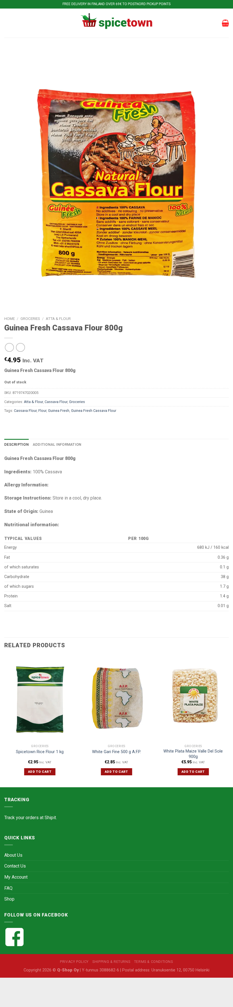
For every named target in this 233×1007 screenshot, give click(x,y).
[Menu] (7, 23)
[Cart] (225, 23)
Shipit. (51, 817)
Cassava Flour (56, 402)
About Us (13, 855)
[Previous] (4, 721)
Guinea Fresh (58, 410)
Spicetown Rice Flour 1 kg (40, 751)
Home (9, 318)
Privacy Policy (74, 962)
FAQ (8, 888)
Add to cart (39, 772)
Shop (9, 899)
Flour (42, 410)
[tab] (16, 444)
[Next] (228, 721)
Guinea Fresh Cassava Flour (93, 410)
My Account (16, 877)
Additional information (57, 444)
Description (16, 444)
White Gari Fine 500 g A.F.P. (116, 751)
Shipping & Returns (111, 962)
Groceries (30, 318)
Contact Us (15, 866)
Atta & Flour (58, 318)
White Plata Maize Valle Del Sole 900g (193, 754)
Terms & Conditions (153, 962)
